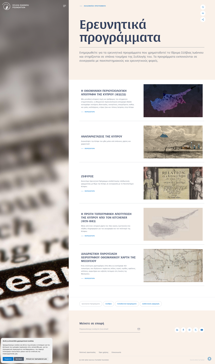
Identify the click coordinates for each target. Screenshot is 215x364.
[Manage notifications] (209, 359)
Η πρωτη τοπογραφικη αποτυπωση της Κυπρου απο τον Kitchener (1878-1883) (106, 217)
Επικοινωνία (116, 352)
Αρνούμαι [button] (19, 359)
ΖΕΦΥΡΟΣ (87, 176)
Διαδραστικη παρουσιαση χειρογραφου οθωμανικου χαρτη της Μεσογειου (108, 257)
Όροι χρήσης (103, 352)
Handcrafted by (197, 360)
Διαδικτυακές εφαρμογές (150, 304)
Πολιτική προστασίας (87, 352)
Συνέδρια (108, 304)
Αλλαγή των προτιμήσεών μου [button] (36, 359)
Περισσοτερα (90, 112)
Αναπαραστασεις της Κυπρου (101, 136)
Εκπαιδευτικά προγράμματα (127, 304)
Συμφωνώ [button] (8, 359)
